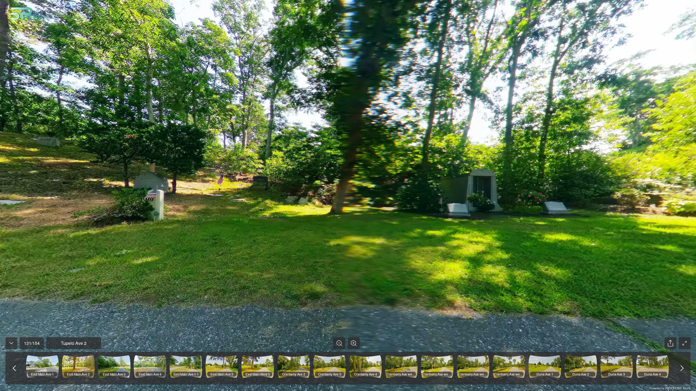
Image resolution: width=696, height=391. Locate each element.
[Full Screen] (685, 343)
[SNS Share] (670, 343)
